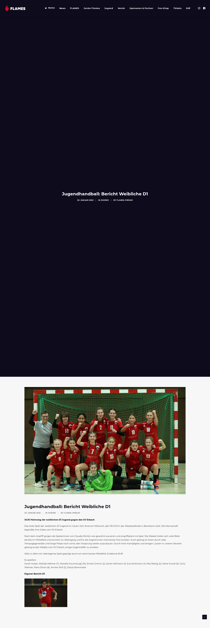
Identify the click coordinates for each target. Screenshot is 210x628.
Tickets (177, 8)
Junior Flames (92, 8)
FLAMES (74, 8)
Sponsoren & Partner (141, 8)
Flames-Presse (125, 200)
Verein (121, 8)
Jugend (108, 8)
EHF (188, 8)
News (62, 8)
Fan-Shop (163, 8)
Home (51, 8)
